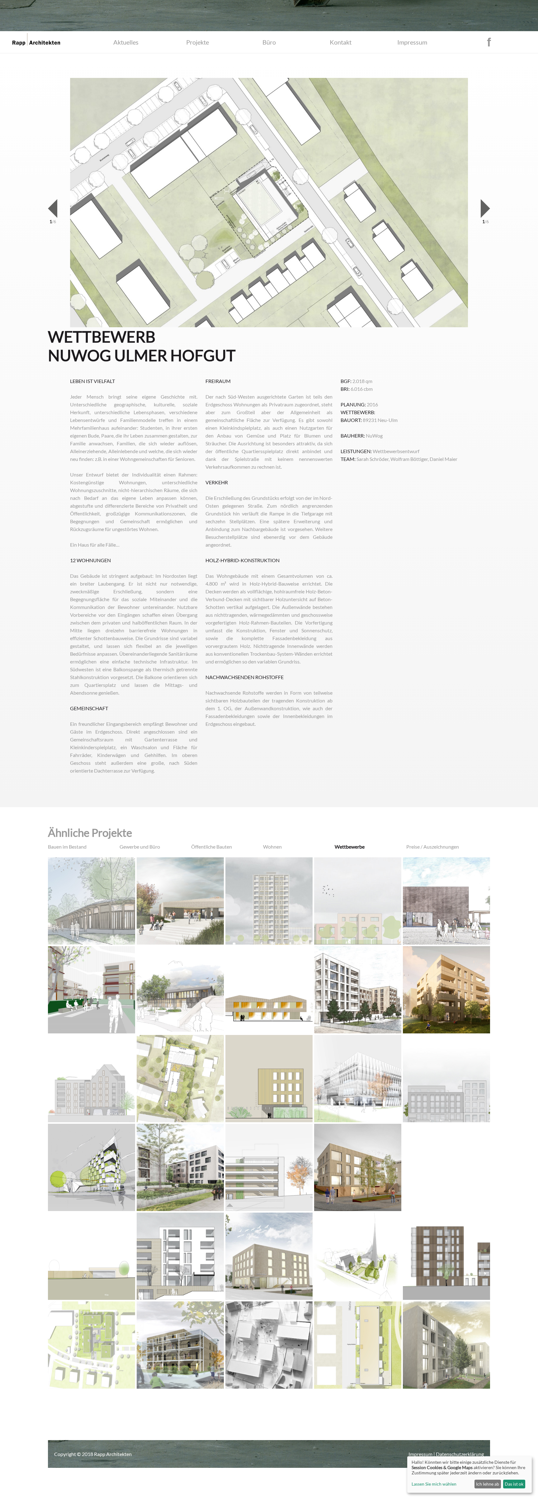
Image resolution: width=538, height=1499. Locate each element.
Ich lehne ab (487, 1484)
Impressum (412, 42)
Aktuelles (126, 42)
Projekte (197, 42)
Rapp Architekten (113, 1454)
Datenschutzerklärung (460, 1454)
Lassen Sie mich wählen (434, 1484)
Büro (269, 42)
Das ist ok (514, 1484)
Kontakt (341, 42)
